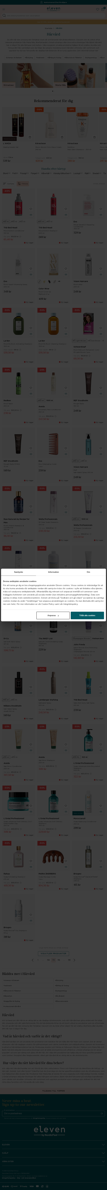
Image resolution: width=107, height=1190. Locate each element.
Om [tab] (88, 572)
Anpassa (51, 615)
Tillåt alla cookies (87, 615)
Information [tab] (53, 572)
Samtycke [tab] (18, 572)
